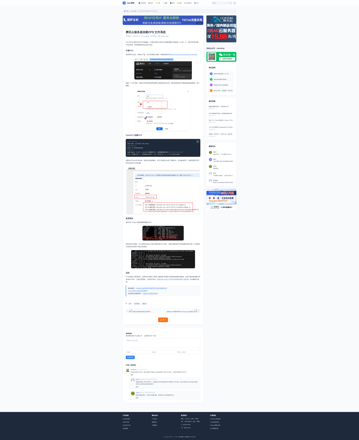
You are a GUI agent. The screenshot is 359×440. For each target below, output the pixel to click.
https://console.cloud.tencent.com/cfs (183, 54)
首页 (127, 11)
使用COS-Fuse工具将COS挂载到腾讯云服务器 (173, 279)
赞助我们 (154, 422)
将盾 (187, 436)
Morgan (215, 180)
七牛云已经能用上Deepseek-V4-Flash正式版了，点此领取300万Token (221, 127)
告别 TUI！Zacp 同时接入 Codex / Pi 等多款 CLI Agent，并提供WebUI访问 (221, 120)
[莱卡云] (221, 28)
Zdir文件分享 (126, 425)
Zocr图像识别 (214, 428)
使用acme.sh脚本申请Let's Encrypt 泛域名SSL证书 (182, 311)
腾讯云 (144, 303)
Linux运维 (133, 11)
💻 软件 (150, 3)
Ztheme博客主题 (215, 425)
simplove (133, 369)
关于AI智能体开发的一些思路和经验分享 (220, 113)
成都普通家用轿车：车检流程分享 (218, 106)
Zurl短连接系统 (214, 422)
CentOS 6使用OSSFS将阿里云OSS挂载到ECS (151, 288)
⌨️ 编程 (165, 3)
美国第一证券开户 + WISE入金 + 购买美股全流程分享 (221, 134)
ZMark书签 (126, 422)
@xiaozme (187, 427)
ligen (214, 159)
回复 (132, 375)
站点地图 (180, 436)
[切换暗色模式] (234, 3)
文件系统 (136, 303)
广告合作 (154, 419)
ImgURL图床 (126, 419)
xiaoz (137, 392)
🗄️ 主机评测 (142, 3)
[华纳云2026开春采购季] (221, 199)
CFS (130, 303)
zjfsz (214, 173)
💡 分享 (158, 3)
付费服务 (154, 425)
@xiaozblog (186, 424)
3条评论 (154, 36)
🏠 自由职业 (188, 3)
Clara (137, 379)
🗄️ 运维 (172, 3)
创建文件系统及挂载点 (150, 293)
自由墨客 (125, 428)
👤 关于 (196, 3)
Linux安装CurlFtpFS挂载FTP (138, 291)
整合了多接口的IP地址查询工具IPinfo (140, 311)
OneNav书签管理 (215, 419)
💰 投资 (179, 3)
